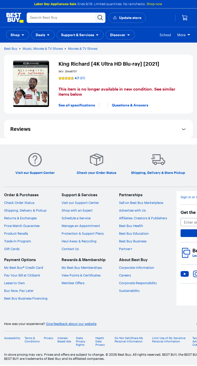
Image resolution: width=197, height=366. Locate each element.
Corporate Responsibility (138, 283)
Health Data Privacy (100, 342)
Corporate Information (136, 267)
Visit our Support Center (80, 203)
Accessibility (12, 338)
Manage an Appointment (81, 226)
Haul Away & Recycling (79, 241)
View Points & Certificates (81, 275)
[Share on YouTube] (185, 274)
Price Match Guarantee (22, 226)
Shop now (154, 4)
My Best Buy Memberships (82, 267)
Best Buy (10, 48)
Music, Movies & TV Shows (43, 48)
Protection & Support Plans (83, 233)
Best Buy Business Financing (25, 298)
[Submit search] (100, 18)
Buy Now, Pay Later (19, 291)
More (181, 35)
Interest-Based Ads (64, 340)
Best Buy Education (134, 233)
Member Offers (73, 283)
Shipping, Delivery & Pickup (25, 210)
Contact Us (70, 249)
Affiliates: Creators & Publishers (143, 218)
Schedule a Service (76, 218)
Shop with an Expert (77, 210)
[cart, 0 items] (185, 18)
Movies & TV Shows (82, 48)
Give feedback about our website (71, 324)
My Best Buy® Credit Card (23, 267)
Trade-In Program (17, 241)
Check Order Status (19, 203)
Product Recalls (16, 233)
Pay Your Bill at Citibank (22, 275)
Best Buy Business (132, 241)
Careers (125, 275)
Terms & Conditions (32, 340)
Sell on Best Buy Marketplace (141, 203)
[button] (17, 34)
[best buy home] (15, 18)
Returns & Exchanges (20, 218)
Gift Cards (11, 249)
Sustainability (129, 291)
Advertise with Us (132, 210)
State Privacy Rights (80, 342)
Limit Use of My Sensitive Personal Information (168, 340)
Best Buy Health (131, 226)
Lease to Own (14, 283)
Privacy (48, 338)
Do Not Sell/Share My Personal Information (129, 340)
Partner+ (125, 249)
